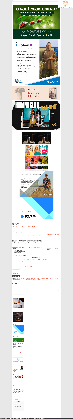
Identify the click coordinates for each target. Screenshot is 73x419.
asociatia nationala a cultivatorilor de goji (41, 278)
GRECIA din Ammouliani (16, 394)
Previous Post (14, 289)
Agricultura (16, 278)
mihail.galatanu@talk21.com (19, 354)
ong (35, 279)
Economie (58, 278)
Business (47, 278)
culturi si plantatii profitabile (52, 278)
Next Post (59, 290)
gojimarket (13, 279)
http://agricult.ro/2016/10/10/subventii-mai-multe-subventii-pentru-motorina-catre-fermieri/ (36, 264)
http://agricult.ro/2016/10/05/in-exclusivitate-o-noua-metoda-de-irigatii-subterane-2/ (36, 259)
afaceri (21, 278)
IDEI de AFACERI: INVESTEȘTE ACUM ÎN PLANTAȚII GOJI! (26, 279)
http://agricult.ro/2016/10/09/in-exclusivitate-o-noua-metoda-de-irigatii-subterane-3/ (36, 266)
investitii (34, 279)
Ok (43, 418)
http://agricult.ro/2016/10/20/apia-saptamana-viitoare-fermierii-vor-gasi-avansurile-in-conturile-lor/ (36, 261)
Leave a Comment (14, 224)
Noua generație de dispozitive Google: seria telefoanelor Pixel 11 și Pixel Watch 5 (18, 386)
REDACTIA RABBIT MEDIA (17, 223)
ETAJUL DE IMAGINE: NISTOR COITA (18, 389)
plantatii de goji (39, 279)
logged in (17, 284)
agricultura (24, 278)
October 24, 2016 (14, 222)
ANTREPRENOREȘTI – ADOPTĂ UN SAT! (30, 278)
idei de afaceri (17, 279)
